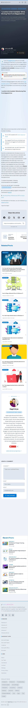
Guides (3, 696)
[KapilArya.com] (6, 2)
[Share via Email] (18, 217)
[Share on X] (14, 217)
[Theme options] (22, 2)
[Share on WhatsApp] (9, 217)
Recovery (4, 690)
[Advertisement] (14, 34)
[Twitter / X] (9, 615)
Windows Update (5, 684)
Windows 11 (4, 682)
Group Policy (12, 687)
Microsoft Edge (15, 684)
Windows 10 (14, 8)
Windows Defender (6, 693)
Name (5, 481)
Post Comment (11, 495)
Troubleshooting (6, 8)
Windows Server (22, 8)
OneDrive (20, 687)
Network (17, 690)
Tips (23, 693)
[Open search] (19, 2)
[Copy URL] (23, 223)
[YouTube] (6, 615)
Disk (14, 693)
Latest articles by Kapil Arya (13, 451)
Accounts (11, 690)
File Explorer (4, 687)
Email (5, 487)
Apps (18, 693)
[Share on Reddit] (23, 217)
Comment (6, 466)
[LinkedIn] (2, 615)
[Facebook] (13, 615)
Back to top (4, 704)
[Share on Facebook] (4, 217)
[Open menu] (25, 2)
